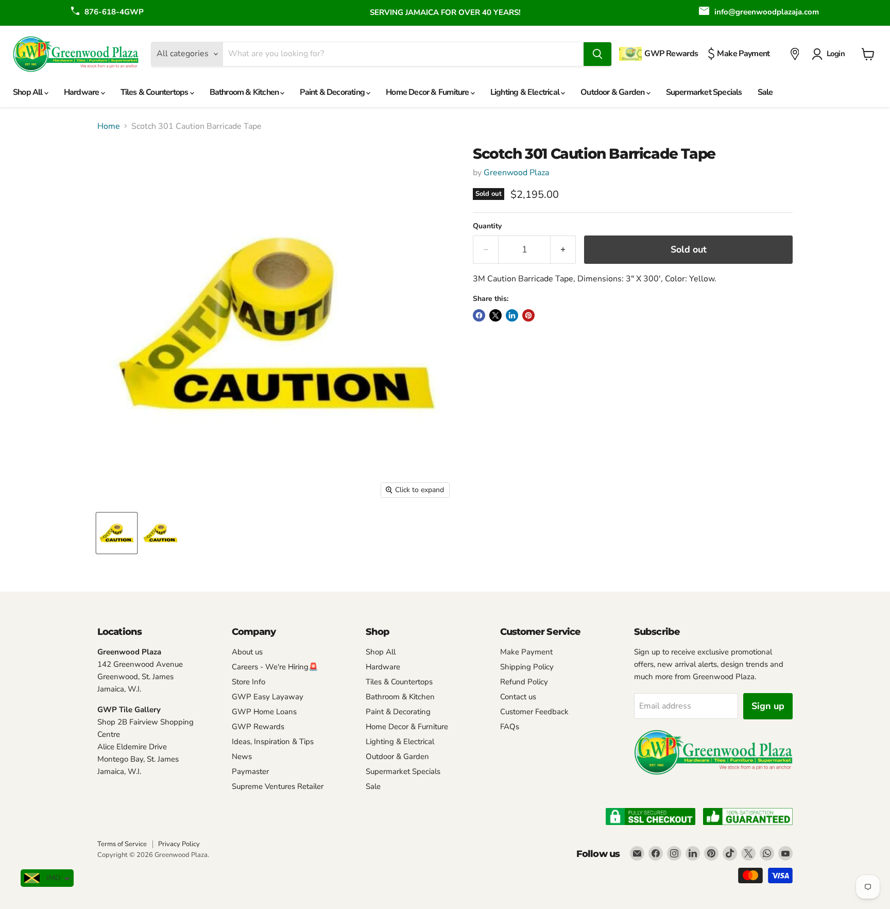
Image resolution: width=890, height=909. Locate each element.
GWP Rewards (258, 726)
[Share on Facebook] (479, 315)
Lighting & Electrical (525, 92)
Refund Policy (524, 682)
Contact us (518, 697)
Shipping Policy (527, 667)
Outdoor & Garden (613, 92)
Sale (765, 92)
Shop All (28, 92)
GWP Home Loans (264, 711)
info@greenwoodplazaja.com (766, 12)
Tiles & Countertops (155, 92)
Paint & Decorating (333, 92)
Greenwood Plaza (516, 172)
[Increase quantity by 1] (563, 249)
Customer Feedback (534, 711)
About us (247, 652)
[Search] (597, 54)
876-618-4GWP (114, 12)
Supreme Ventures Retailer (277, 786)
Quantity (487, 226)
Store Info (248, 682)
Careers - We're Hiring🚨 (275, 667)
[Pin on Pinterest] (528, 315)
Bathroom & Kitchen (245, 92)
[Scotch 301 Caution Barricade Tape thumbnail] (116, 533)
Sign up (767, 706)
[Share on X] (495, 315)
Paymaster (250, 771)
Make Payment (526, 652)
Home (108, 126)
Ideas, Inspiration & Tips (273, 741)
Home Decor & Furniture (428, 92)
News (242, 756)
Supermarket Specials (704, 92)
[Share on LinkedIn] (512, 315)
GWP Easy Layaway (267, 697)
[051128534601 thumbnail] (160, 533)
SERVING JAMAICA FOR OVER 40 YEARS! (445, 12)
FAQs (509, 726)
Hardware (82, 92)
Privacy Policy (179, 844)
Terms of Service (122, 844)
